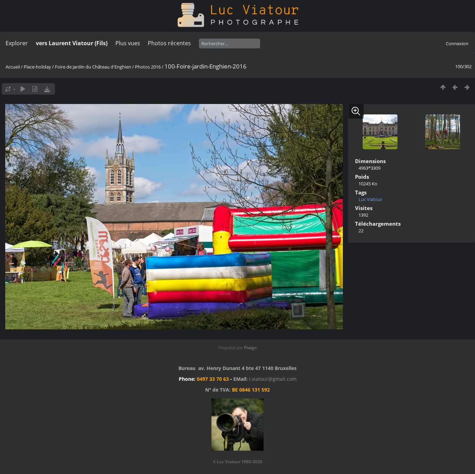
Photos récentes (169, 43)
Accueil (13, 67)
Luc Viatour (370, 199)
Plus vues (127, 43)
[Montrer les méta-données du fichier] (35, 89)
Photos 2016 (148, 67)
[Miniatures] (443, 87)
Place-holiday (37, 67)
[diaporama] (23, 89)
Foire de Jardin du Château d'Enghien (93, 67)
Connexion (457, 43)
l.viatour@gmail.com (273, 379)
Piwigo (250, 348)
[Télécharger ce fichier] (47, 89)
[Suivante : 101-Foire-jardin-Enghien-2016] (467, 87)
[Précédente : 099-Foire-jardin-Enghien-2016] (455, 87)
